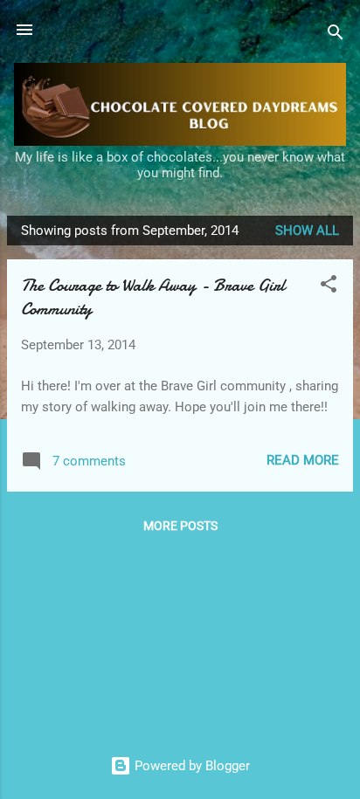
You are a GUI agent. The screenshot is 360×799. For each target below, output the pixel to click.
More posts (180, 526)
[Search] (335, 35)
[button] (328, 286)
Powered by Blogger (190, 766)
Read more (303, 460)
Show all (307, 230)
